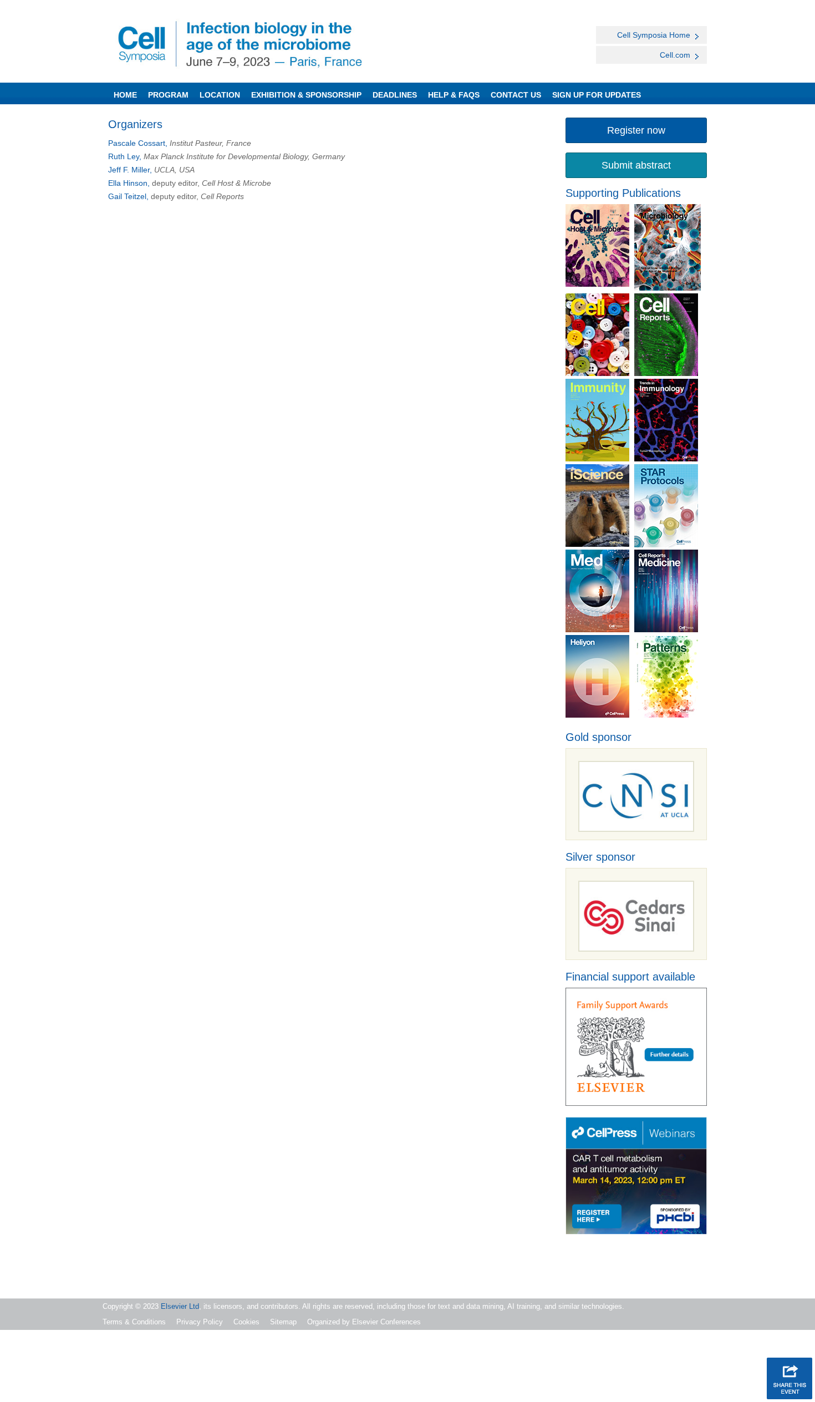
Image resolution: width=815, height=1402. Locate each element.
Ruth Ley (123, 156)
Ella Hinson (127, 183)
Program (168, 94)
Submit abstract (636, 165)
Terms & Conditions (134, 1322)
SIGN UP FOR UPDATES (596, 94)
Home (125, 94)
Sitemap (283, 1322)
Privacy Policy (199, 1322)
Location (220, 94)
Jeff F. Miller (129, 169)
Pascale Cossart (136, 143)
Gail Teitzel (127, 196)
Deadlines (395, 94)
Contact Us (516, 94)
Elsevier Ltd (180, 1306)
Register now (636, 130)
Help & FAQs (454, 94)
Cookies (246, 1322)
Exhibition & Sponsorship (306, 94)
